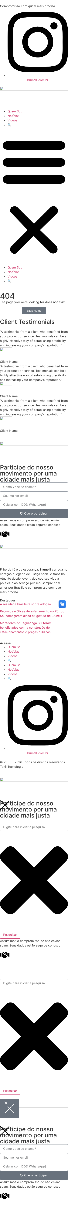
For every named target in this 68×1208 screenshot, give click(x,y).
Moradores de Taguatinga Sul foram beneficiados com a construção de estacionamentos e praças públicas (26, 627)
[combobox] (34, 827)
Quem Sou (15, 111)
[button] (34, 196)
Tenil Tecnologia (11, 767)
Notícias (13, 116)
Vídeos (12, 120)
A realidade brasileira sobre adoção (25, 604)
